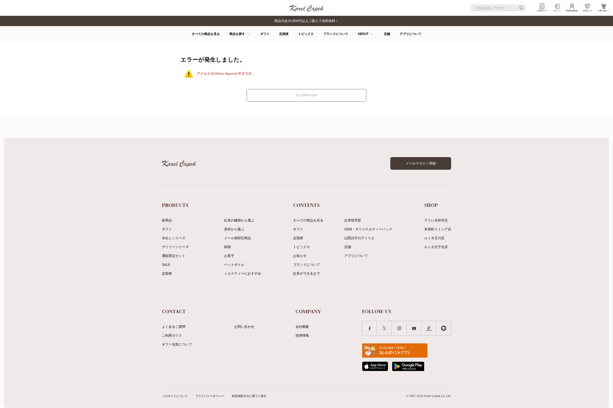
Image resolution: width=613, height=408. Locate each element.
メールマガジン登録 (421, 163)
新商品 (167, 220)
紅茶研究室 (352, 220)
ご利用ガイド (542, 11)
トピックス (306, 34)
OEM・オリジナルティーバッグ (368, 229)
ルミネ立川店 (434, 238)
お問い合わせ (244, 327)
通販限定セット (173, 256)
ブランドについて (335, 34)
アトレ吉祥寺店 (436, 220)
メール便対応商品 (237, 238)
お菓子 (229, 256)
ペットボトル (234, 264)
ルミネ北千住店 (436, 247)
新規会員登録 (572, 11)
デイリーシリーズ (175, 247)
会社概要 (302, 327)
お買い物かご (603, 11)
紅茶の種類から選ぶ (239, 220)
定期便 (284, 34)
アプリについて (410, 34)
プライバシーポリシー (209, 396)
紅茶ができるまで (306, 273)
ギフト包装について (177, 344)
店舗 (387, 34)
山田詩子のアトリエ (359, 238)
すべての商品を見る (206, 34)
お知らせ (299, 256)
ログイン (557, 11)
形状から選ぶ (234, 229)
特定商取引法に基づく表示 (249, 396)
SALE (166, 264)
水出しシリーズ (173, 238)
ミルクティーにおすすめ (242, 273)
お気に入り (587, 11)
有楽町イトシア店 (437, 229)
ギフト (265, 34)
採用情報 (302, 335)
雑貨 (227, 247)
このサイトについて (175, 396)
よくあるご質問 (173, 327)
